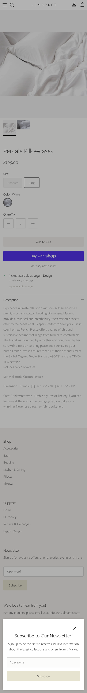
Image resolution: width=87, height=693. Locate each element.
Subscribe (43, 676)
